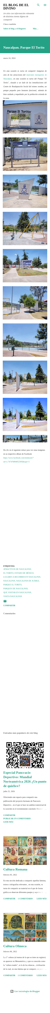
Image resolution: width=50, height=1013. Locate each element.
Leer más (8, 822)
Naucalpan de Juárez (27, 581)
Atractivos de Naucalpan (17, 569)
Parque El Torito (12, 585)
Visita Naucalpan (12, 596)
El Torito (8, 573)
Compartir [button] (9, 605)
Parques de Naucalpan (15, 589)
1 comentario (25, 899)
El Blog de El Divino (16, 6)
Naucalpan (9, 581)
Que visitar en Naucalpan (17, 592)
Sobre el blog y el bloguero (14, 29)
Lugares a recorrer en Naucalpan (21, 577)
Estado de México (24, 573)
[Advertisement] (25, 705)
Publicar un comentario (17, 819)
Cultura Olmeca (15, 946)
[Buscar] (38, 5)
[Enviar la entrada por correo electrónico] (5, 602)
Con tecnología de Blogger (27, 991)
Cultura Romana (15, 869)
